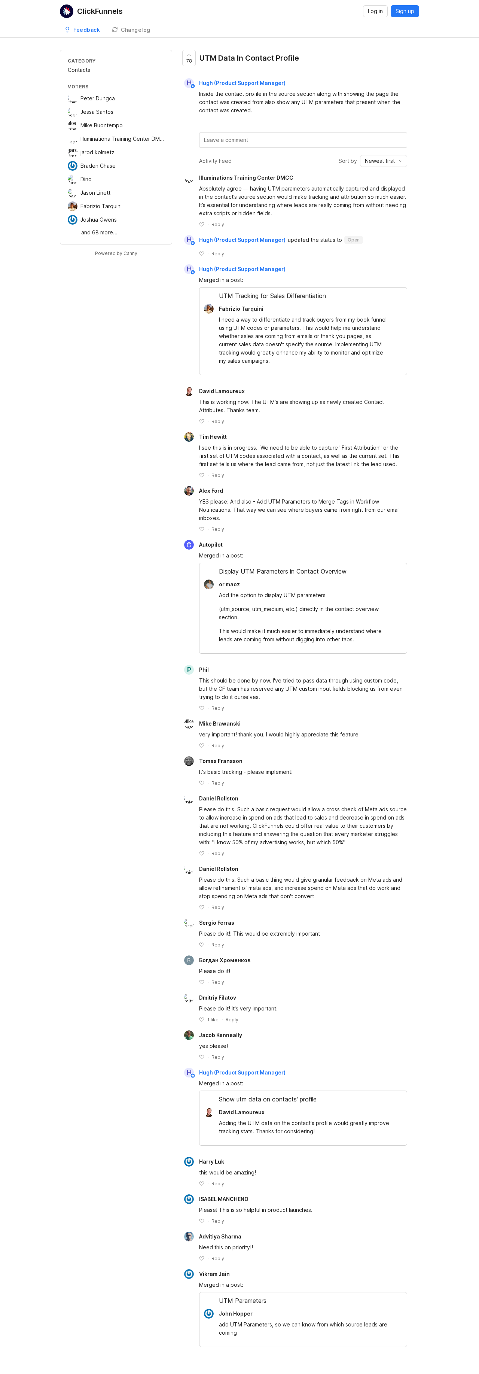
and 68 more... (99, 232)
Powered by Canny (116, 253)
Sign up (405, 11)
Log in (375, 11)
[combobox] (383, 161)
